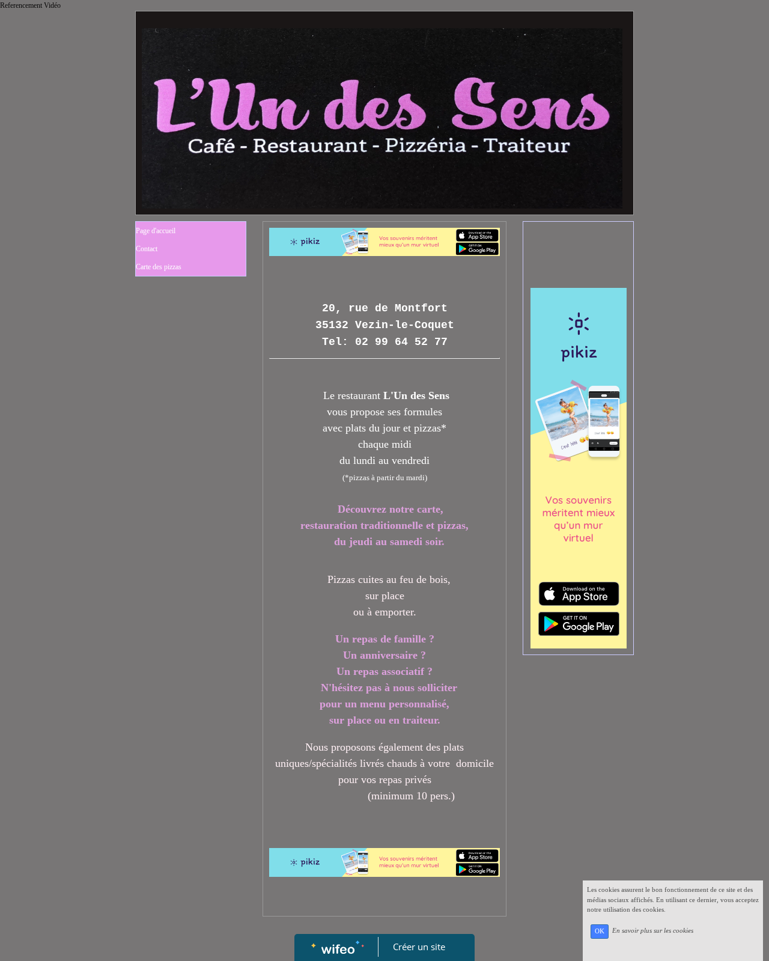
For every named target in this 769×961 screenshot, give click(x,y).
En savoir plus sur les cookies (652, 931)
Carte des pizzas (158, 267)
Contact (146, 249)
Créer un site (419, 947)
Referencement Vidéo (30, 5)
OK (599, 931)
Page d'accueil (155, 231)
